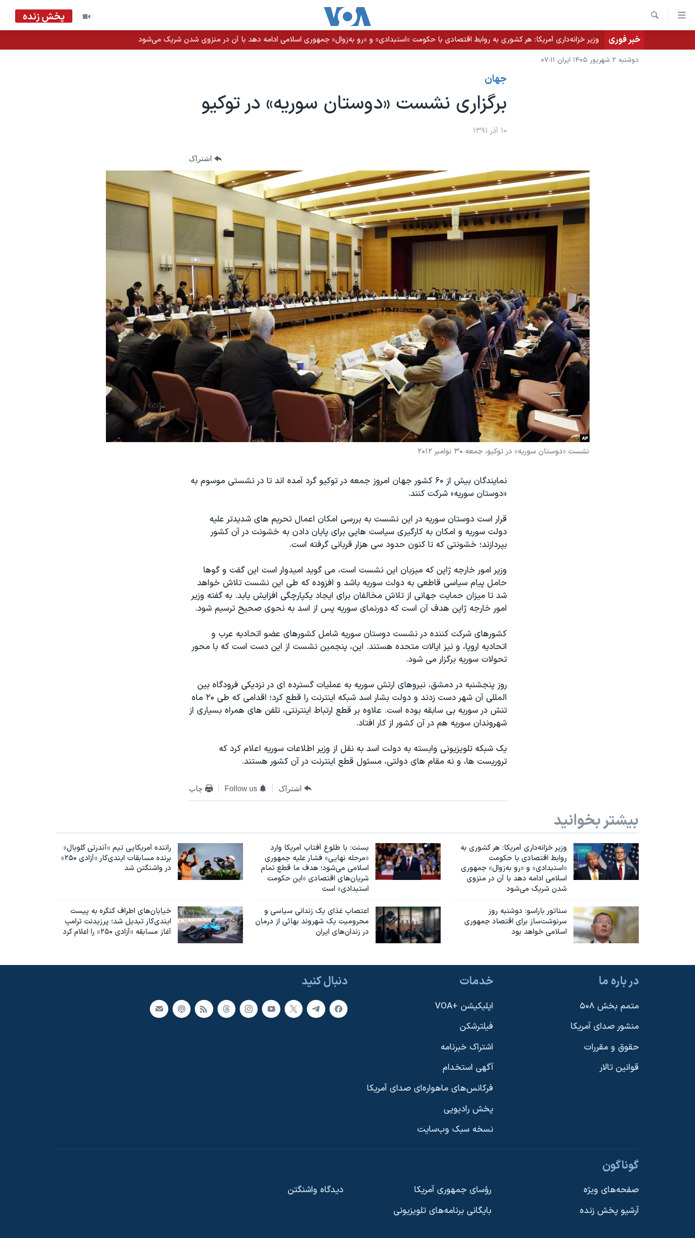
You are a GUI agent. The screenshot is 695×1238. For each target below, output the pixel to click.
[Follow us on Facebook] (339, 1008)
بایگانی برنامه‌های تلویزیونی (442, 1210)
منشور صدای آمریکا (605, 1026)
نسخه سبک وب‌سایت (455, 1129)
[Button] (205, 158)
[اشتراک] (159, 1008)
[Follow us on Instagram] (249, 1008)
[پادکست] (182, 1008)
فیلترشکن (476, 1026)
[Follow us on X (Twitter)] (294, 1008)
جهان (496, 79)
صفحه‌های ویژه (611, 1190)
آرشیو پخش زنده (609, 1210)
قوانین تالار (619, 1067)
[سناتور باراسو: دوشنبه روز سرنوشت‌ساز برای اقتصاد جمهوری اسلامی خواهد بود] (606, 924)
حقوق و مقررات (611, 1047)
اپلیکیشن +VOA (464, 1005)
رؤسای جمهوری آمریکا (452, 1190)
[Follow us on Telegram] (316, 1008)
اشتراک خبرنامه (467, 1047)
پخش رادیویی (468, 1108)
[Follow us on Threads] (226, 1008)
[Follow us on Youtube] (271, 1008)
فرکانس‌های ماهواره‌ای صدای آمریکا (430, 1088)
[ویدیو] (86, 16)
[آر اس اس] (204, 1008)
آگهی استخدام (468, 1067)
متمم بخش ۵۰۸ (609, 1005)
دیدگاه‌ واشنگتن (315, 1190)
